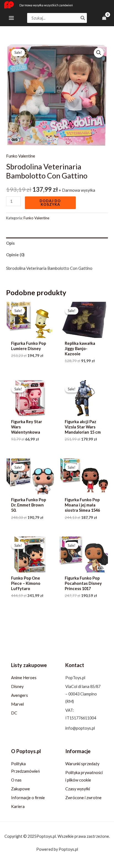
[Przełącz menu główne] (11, 18)
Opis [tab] (10, 243)
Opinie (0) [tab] (15, 254)
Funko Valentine (20, 156)
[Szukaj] (83, 18)
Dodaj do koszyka (50, 203)
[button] (99, 53)
